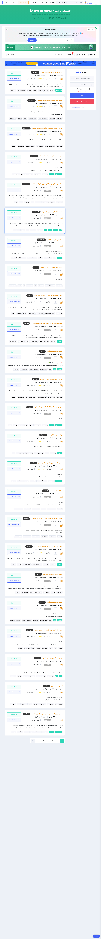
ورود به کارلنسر (81, 113)
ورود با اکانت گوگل (80, 102)
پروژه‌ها (89, 29)
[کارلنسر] (88, 2)
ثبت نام (6, 3)
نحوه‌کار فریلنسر (82, 119)
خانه (93, 29)
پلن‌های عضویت (82, 125)
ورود (14, 2)
